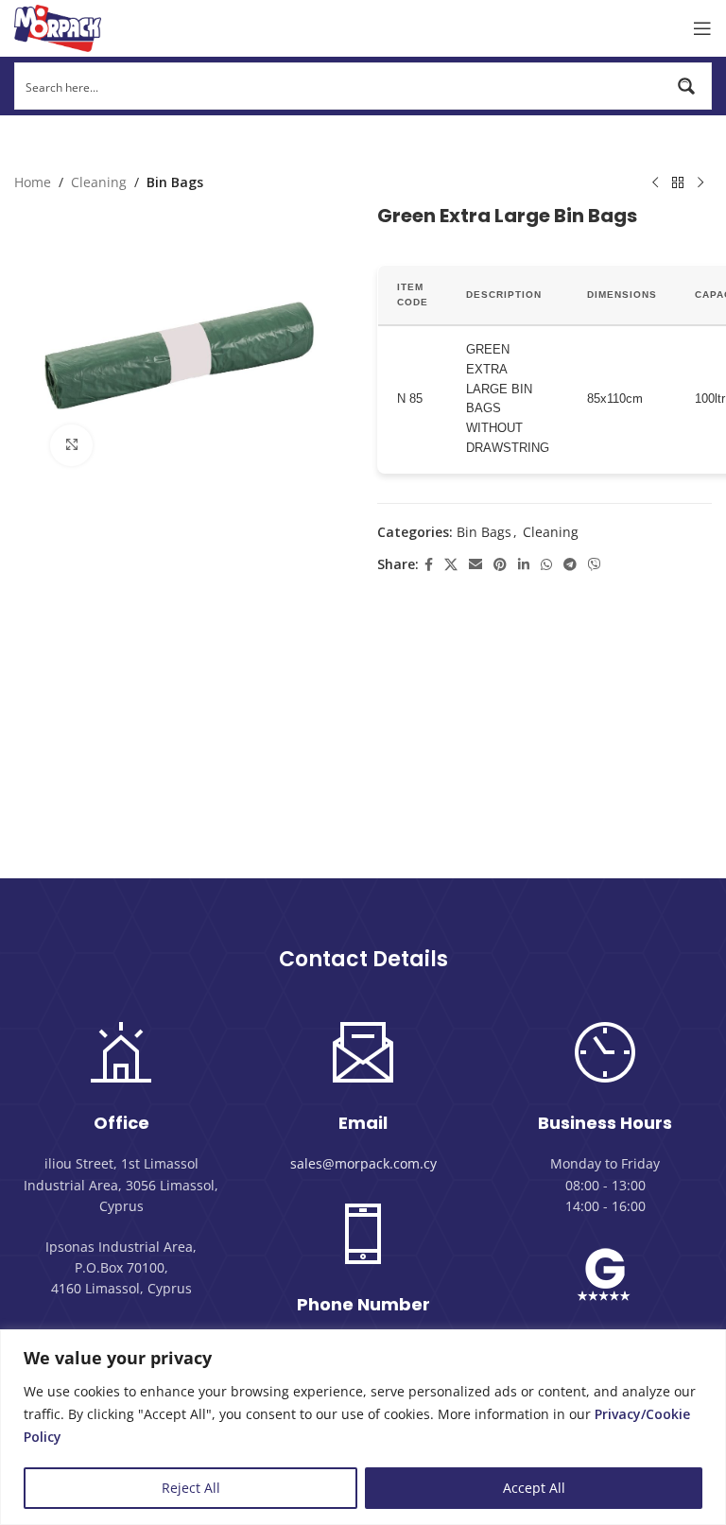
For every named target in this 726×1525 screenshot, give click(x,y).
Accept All (534, 1488)
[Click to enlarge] (71, 446)
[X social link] (451, 565)
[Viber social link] (594, 565)
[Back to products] (677, 183)
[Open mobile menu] (702, 28)
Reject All (191, 1488)
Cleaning (99, 182)
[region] (363, 1427)
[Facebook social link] (429, 565)
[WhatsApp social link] (546, 565)
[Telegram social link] (570, 565)
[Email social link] (475, 565)
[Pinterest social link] (500, 565)
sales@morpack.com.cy (363, 1163)
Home (32, 182)
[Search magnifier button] (688, 86)
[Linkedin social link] (523, 565)
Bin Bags (175, 182)
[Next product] (700, 183)
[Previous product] (655, 183)
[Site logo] (57, 27)
